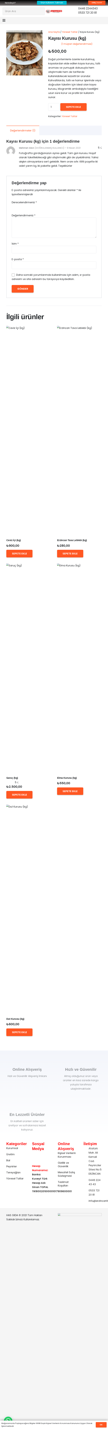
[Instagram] (97, 20)
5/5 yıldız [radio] (34, 207)
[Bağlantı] (54, 11)
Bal (8, 1160)
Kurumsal (12, 1148)
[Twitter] (35, 1161)
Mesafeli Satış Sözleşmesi (66, 1174)
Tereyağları (13, 1172)
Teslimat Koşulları (63, 1183)
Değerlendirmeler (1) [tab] (22, 130)
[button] (37, 35)
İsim (15, 243)
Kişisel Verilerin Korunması (67, 1154)
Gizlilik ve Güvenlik (63, 1164)
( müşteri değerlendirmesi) (76, 44)
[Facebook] (92, 20)
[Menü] (4, 20)
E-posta (18, 259)
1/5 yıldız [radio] (14, 207)
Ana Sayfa (54, 32)
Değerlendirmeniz (23, 215)
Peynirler (11, 1166)
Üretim (10, 1154)
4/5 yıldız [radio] (29, 207)
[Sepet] (102, 11)
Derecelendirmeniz (24, 202)
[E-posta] (102, 20)
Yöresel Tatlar (70, 32)
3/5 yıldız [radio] (24, 207)
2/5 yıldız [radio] (19, 207)
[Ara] (41, 11)
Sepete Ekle (73, 107)
